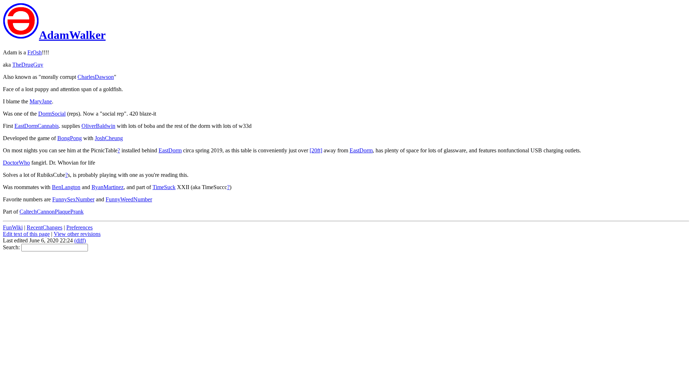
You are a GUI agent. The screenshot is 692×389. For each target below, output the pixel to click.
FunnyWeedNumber (129, 199)
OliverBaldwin (98, 126)
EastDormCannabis (36, 126)
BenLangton (66, 187)
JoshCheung (109, 138)
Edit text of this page (26, 234)
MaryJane (41, 101)
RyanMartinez (108, 187)
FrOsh (34, 52)
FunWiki (13, 227)
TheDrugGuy (27, 65)
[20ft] (316, 150)
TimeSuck (164, 187)
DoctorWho (16, 163)
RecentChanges (44, 227)
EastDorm (170, 150)
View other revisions (77, 234)
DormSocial (52, 114)
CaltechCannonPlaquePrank (51, 212)
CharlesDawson (95, 77)
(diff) (80, 240)
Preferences (79, 227)
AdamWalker (72, 34)
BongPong (69, 138)
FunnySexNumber (73, 199)
